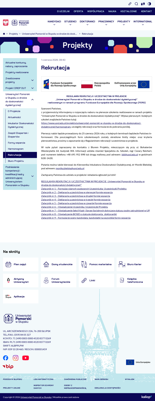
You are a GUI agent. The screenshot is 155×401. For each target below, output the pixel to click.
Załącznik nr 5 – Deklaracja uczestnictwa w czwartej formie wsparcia (76, 203)
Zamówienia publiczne (75, 379)
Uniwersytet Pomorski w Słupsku (35, 397)
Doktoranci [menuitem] (87, 21)
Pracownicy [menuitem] (106, 21)
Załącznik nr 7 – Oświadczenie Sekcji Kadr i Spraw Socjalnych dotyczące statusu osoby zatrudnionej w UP (95, 210)
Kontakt (146, 11)
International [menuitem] (143, 21)
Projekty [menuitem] (123, 21)
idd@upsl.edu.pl (130, 154)
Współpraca (95, 11)
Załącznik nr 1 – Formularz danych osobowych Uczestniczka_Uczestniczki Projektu (84, 188)
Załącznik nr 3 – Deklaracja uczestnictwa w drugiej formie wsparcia (75, 195)
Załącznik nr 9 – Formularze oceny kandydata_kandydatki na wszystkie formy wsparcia (85, 217)
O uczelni (63, 11)
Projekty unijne (11, 388)
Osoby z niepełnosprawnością (75, 386)
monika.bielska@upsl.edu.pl (70, 168)
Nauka (112, 11)
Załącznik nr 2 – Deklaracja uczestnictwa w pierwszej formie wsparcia (77, 192)
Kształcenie (128, 11)
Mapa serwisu (101, 379)
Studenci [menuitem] (70, 21)
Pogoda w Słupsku (12, 379)
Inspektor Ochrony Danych (44, 386)
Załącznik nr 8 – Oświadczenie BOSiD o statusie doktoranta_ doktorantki (79, 214)
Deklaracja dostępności (107, 388)
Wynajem (129, 379)
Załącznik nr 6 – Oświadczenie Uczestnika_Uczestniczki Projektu (74, 206)
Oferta (78, 11)
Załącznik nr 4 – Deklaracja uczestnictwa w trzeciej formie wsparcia (75, 199)
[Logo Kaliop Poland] (147, 397)
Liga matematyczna (43, 379)
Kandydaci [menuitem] (54, 21)
